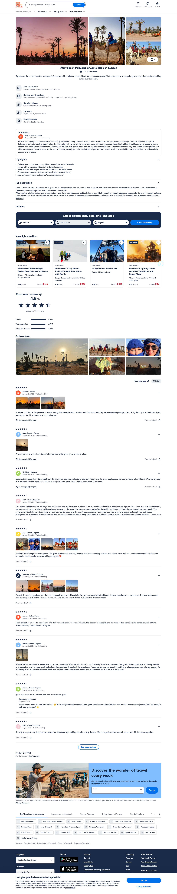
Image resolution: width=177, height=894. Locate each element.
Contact (87, 858)
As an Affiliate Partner (149, 866)
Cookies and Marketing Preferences (97, 870)
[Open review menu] (159, 393)
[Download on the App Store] (69, 869)
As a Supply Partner (148, 858)
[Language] (148, 3)
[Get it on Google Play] (69, 860)
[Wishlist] (138, 3)
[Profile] (157, 3)
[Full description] (158, 183)
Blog (127, 866)
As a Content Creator (149, 862)
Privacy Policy (89, 866)
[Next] (160, 263)
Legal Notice (88, 862)
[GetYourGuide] (19, 5)
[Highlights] (158, 159)
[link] (33, 263)
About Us (129, 858)
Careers (128, 862)
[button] (89, 71)
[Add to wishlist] (47, 242)
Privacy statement (22, 803)
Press (128, 870)
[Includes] (158, 206)
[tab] (32, 814)
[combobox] (49, 4)
